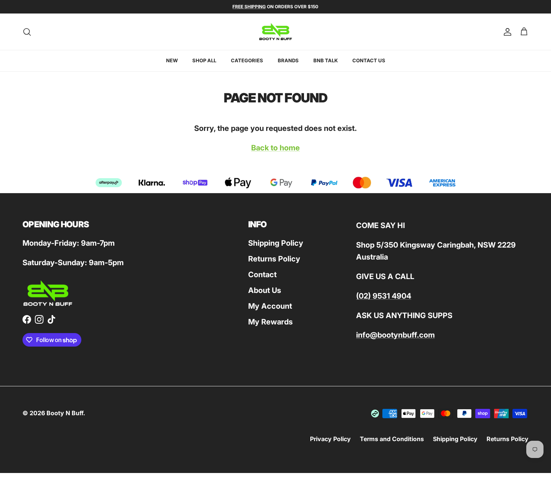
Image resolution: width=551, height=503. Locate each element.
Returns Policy (274, 258)
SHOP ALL (204, 60)
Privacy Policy (330, 439)
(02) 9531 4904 (383, 295)
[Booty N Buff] (275, 31)
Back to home (275, 147)
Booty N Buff (64, 413)
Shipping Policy (275, 243)
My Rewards (270, 321)
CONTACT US (368, 60)
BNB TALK (325, 60)
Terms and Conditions (392, 439)
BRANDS (288, 60)
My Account (270, 306)
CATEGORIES (247, 60)
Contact (262, 274)
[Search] (26, 32)
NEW (172, 60)
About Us (264, 290)
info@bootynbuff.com (395, 334)
